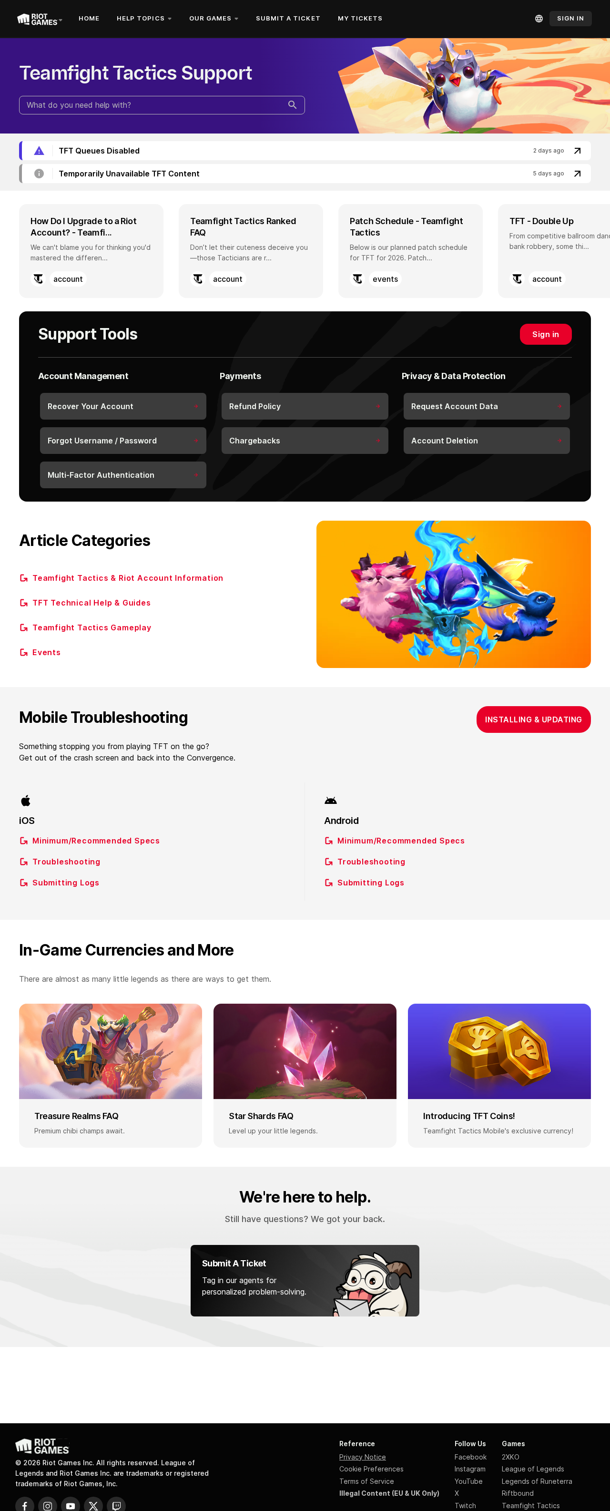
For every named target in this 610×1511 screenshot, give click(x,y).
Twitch (465, 1505)
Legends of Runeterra (537, 1481)
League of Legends (533, 1469)
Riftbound (518, 1493)
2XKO (510, 1457)
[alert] (305, 150)
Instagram (470, 1469)
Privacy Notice (362, 1457)
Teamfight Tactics (531, 1505)
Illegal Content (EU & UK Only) (389, 1493)
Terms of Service (366, 1481)
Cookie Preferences (371, 1469)
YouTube (469, 1481)
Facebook (471, 1457)
